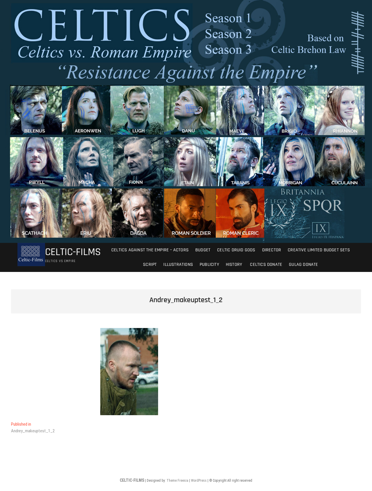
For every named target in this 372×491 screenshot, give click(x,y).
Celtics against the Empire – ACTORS (150, 250)
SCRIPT (150, 264)
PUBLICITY (209, 264)
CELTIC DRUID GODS (236, 250)
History (234, 264)
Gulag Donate (303, 264)
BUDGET (202, 250)
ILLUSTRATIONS (178, 264)
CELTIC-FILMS (73, 252)
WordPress (199, 481)
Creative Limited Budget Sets (319, 250)
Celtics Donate (265, 264)
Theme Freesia (177, 481)
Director (271, 250)
